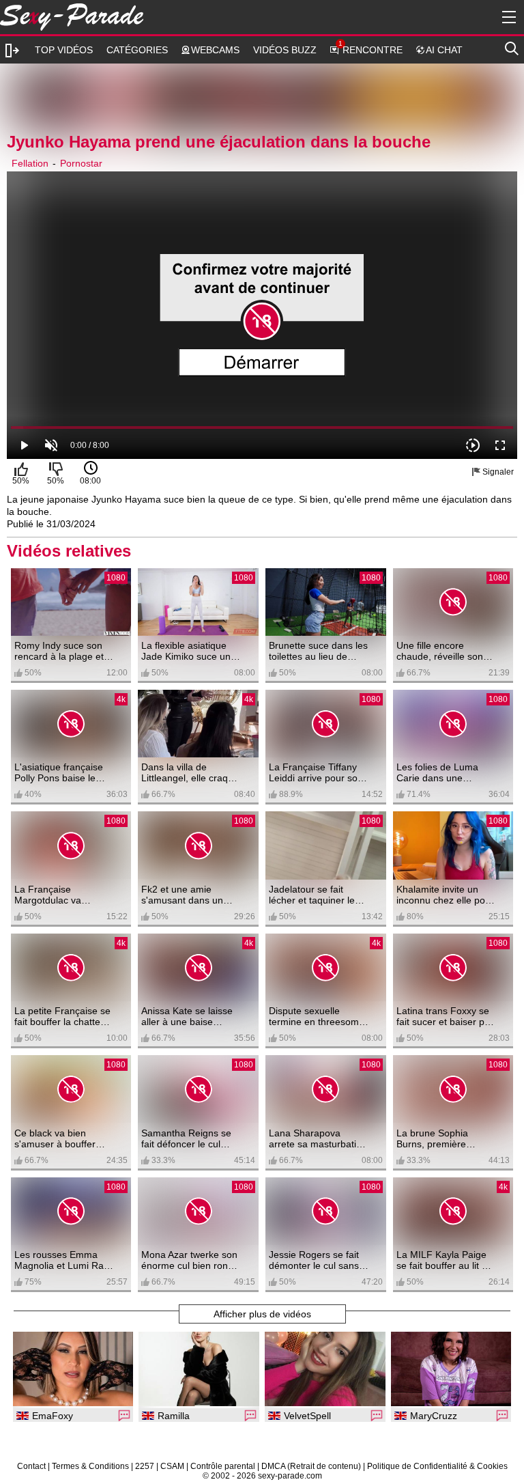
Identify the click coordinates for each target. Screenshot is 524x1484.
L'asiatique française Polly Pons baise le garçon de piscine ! (58, 772)
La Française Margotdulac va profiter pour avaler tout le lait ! (55, 895)
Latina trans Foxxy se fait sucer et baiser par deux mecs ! (444, 1016)
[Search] (511, 46)
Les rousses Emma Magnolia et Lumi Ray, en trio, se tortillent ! (62, 1260)
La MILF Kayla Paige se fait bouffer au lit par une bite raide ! (446, 1260)
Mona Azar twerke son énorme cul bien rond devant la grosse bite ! (189, 1260)
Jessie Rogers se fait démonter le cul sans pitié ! (314, 1260)
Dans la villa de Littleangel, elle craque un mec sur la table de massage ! (190, 772)
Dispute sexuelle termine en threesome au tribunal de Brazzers (316, 1016)
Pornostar (81, 163)
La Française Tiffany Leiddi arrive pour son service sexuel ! (316, 772)
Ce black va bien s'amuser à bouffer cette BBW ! (55, 1138)
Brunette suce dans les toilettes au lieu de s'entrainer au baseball (318, 651)
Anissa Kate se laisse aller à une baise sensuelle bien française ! (187, 1016)
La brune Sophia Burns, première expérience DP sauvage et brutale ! (439, 1138)
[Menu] (507, 17)
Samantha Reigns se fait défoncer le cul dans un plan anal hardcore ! (186, 1138)
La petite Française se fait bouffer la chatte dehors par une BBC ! (62, 1016)
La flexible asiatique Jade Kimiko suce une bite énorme (188, 651)
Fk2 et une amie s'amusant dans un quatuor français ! (182, 895)
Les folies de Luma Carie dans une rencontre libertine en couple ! (442, 772)
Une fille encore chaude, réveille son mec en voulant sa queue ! (439, 651)
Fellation (30, 163)
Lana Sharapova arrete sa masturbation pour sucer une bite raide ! (318, 1138)
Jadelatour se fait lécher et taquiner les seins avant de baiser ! (317, 895)
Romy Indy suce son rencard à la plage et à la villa (63, 651)
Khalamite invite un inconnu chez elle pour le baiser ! (445, 895)
